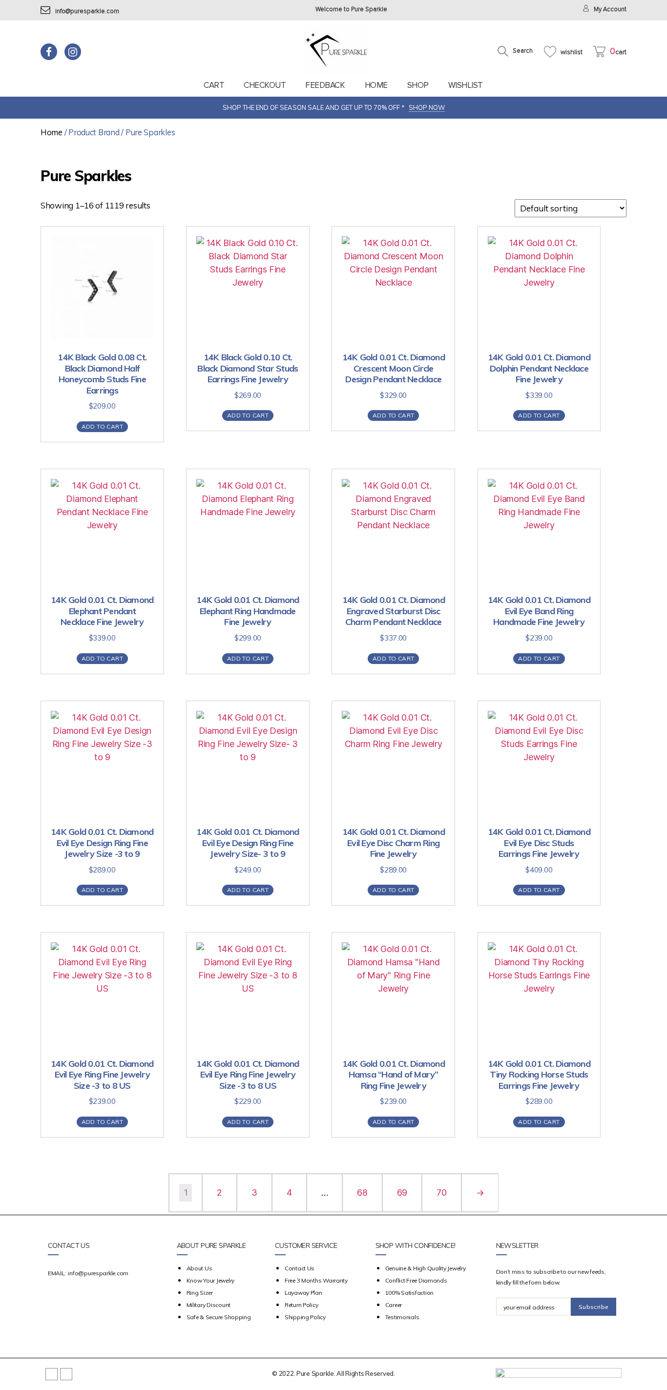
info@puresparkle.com (87, 11)
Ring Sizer (200, 1292)
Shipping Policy (305, 1317)
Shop (418, 85)
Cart (214, 85)
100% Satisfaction (409, 1292)
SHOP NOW (427, 107)
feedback (325, 85)
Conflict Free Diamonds (416, 1280)
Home (376, 85)
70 (441, 1192)
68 (362, 1192)
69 (402, 1192)
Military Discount (208, 1304)
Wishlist (465, 85)
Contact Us (299, 1268)
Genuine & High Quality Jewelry (425, 1268)
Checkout (265, 85)
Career (393, 1304)
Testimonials (402, 1317)
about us (199, 1268)
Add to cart (102, 426)
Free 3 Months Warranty (316, 1280)
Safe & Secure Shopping (219, 1317)
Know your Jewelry (210, 1280)
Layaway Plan (303, 1292)
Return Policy (301, 1304)
